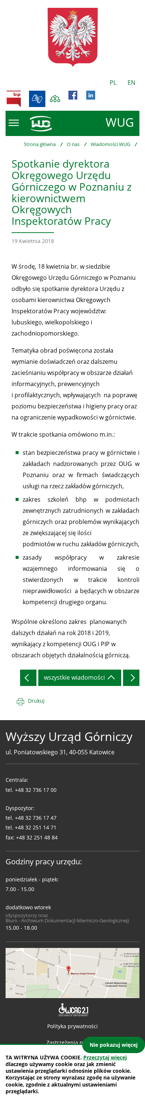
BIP (14, 99)
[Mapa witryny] (55, 99)
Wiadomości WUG (110, 144)
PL (113, 82)
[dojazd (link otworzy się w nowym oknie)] (72, 972)
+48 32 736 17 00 (36, 789)
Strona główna (40, 144)
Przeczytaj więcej (105, 1057)
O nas (73, 144)
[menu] (14, 123)
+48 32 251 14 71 (36, 827)
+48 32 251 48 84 (37, 837)
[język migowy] (37, 99)
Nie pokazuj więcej (114, 1044)
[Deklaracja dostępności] (72, 1010)
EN (131, 82)
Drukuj (36, 700)
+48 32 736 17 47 (36, 817)
